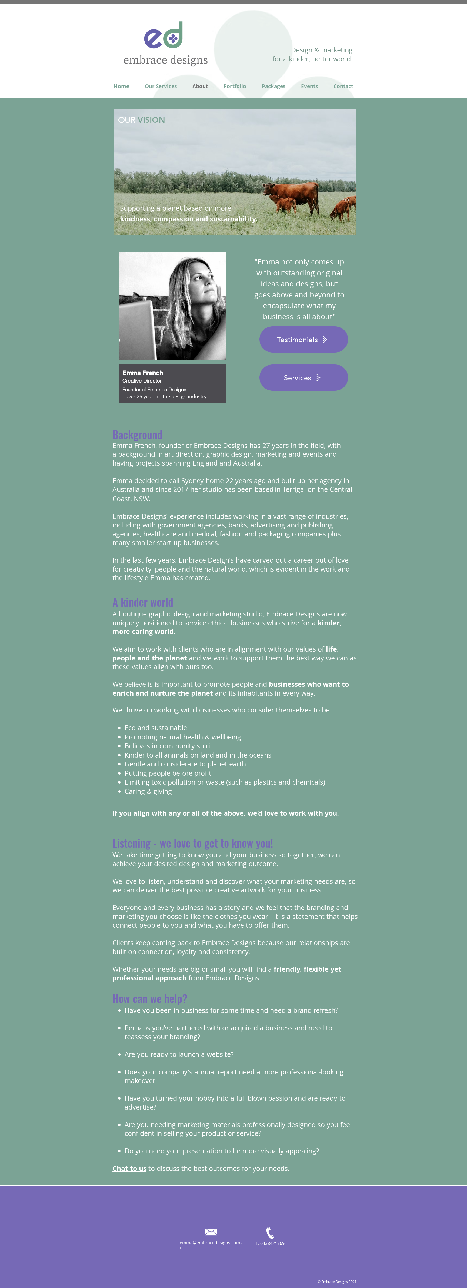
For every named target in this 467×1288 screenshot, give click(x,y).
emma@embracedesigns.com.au (212, 1245)
